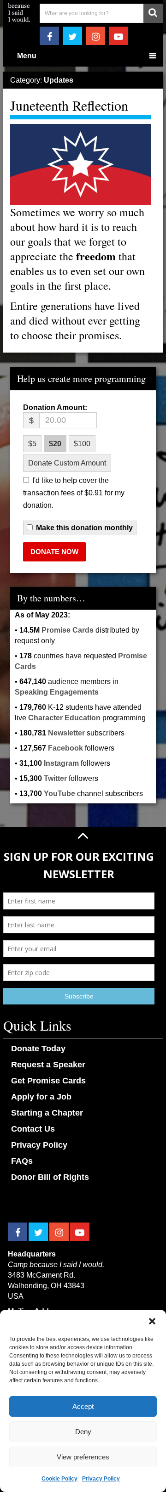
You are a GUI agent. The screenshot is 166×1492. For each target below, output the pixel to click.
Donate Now (54, 551)
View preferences (83, 1457)
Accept (83, 1406)
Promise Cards (68, 630)
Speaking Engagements (57, 692)
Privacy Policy (101, 1478)
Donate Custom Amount (67, 463)
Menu (26, 56)
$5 (32, 444)
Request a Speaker (48, 1064)
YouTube (59, 793)
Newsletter (66, 733)
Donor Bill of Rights (50, 1177)
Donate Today (38, 1048)
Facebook (65, 748)
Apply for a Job (41, 1096)
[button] (152, 1321)
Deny (83, 1432)
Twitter (55, 778)
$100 (82, 444)
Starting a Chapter (47, 1112)
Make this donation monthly (84, 528)
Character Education (64, 718)
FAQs (22, 1161)
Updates (58, 80)
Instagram (61, 763)
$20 (55, 444)
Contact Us (33, 1128)
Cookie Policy (59, 1478)
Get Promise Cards (48, 1080)
